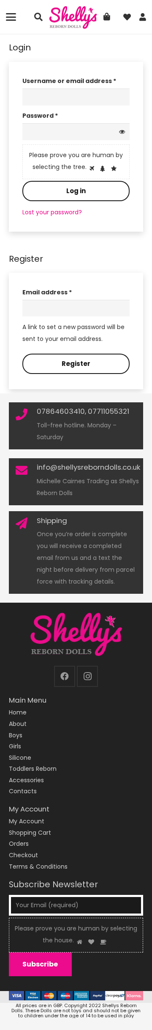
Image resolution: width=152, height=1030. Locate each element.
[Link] (142, 17)
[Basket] (106, 17)
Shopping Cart (30, 832)
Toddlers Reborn (33, 768)
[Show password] (122, 131)
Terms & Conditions (38, 866)
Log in (76, 190)
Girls (15, 746)
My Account (26, 821)
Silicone (20, 757)
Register (76, 363)
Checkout (23, 855)
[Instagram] (87, 676)
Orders (19, 843)
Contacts (23, 791)
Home (18, 712)
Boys (15, 735)
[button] (11, 17)
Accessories (26, 780)
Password (54, 115)
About (18, 724)
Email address (61, 292)
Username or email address (76, 80)
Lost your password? (52, 212)
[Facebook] (64, 676)
